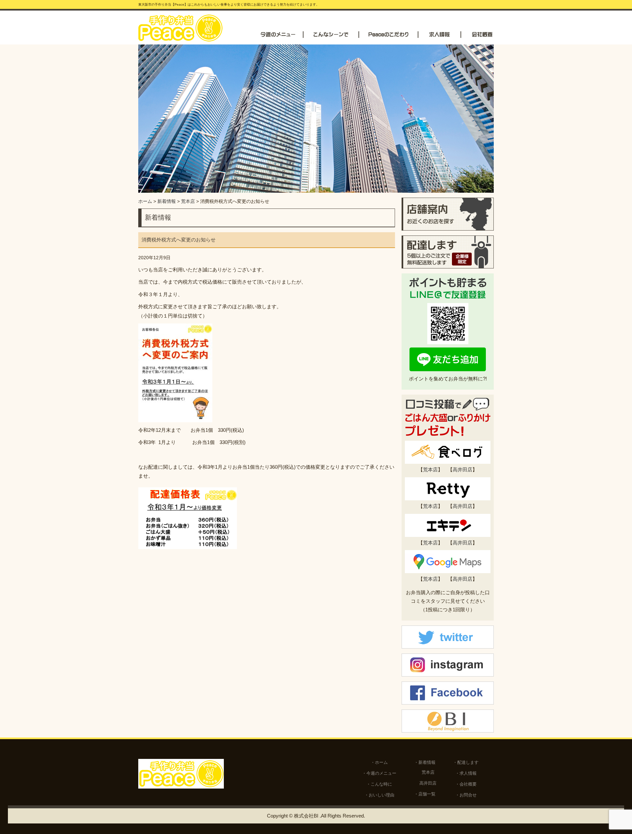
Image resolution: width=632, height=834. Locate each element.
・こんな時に (379, 784)
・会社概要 (466, 784)
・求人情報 (466, 773)
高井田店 (462, 469)
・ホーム (379, 762)
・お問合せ (466, 794)
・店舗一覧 (424, 794)
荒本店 (430, 469)
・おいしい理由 (379, 794)
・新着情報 (424, 762)
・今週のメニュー (379, 773)
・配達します (466, 762)
